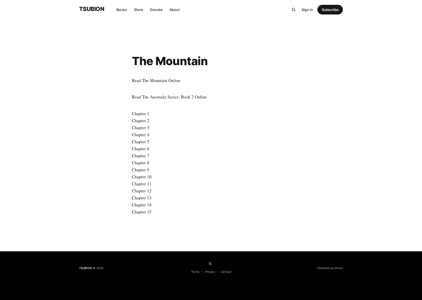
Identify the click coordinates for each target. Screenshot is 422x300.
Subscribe (330, 9)
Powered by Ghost (330, 268)
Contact (226, 271)
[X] (210, 263)
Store (138, 9)
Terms (195, 271)
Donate (156, 9)
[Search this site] (293, 9)
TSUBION (91, 9)
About (174, 9)
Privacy (210, 271)
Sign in (307, 9)
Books (121, 9)
